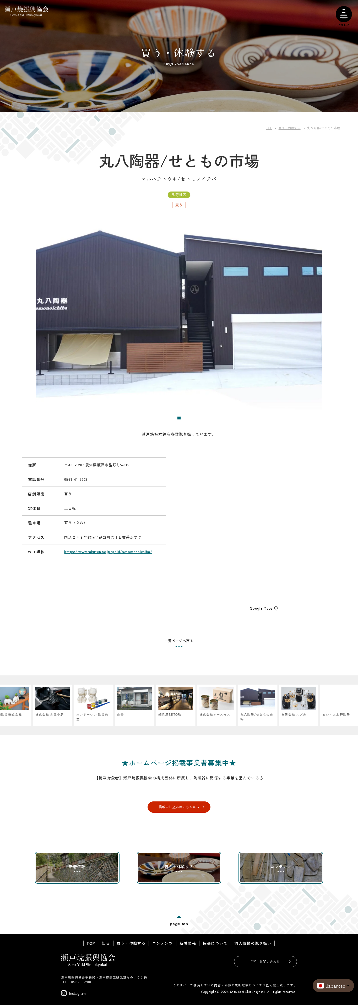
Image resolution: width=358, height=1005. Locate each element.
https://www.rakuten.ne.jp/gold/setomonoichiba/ (108, 551)
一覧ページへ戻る (179, 640)
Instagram (77, 993)
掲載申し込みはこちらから (179, 806)
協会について (215, 943)
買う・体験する (131, 943)
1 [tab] (179, 418)
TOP (90, 943)
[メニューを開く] (344, 14)
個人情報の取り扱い (253, 943)
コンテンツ (162, 943)
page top (179, 924)
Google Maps (261, 608)
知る (106, 943)
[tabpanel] (179, 315)
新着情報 (188, 943)
